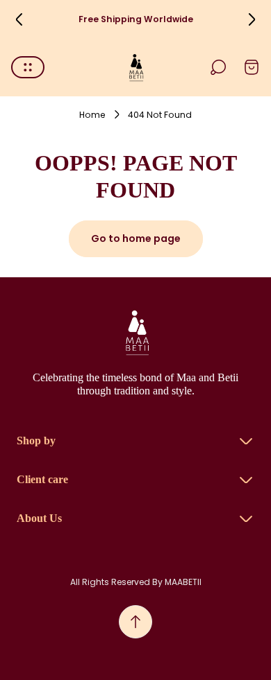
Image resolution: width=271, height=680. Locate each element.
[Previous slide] (19, 19)
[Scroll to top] (135, 621)
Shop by (36, 440)
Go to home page (136, 238)
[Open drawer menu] (27, 67)
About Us (39, 518)
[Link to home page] (135, 332)
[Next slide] (251, 19)
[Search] (218, 67)
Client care (42, 479)
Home (92, 115)
